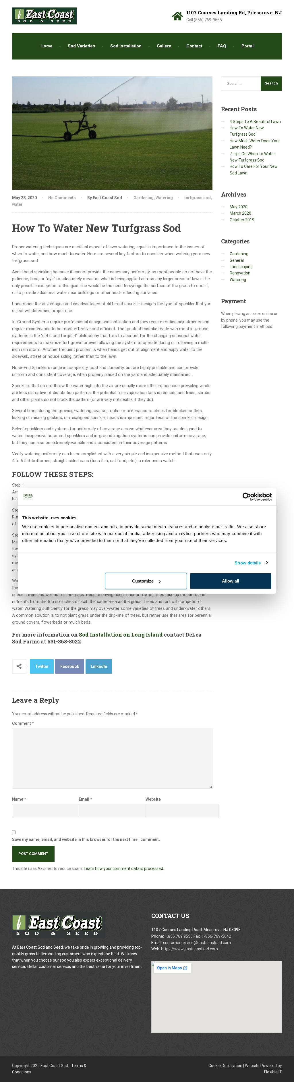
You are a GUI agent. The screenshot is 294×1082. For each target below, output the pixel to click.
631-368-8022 (64, 641)
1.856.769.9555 (179, 936)
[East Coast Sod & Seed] (44, 14)
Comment (23, 723)
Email (85, 799)
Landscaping (241, 266)
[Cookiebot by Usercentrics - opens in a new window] (247, 496)
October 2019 (242, 220)
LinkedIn (99, 666)
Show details (248, 562)
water (17, 204)
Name (19, 799)
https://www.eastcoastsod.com (189, 949)
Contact (194, 46)
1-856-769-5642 (216, 936)
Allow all (230, 581)
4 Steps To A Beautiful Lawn (255, 121)
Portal (247, 46)
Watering (164, 197)
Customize (143, 581)
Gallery (164, 46)
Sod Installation (126, 46)
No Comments (62, 197)
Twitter (42, 666)
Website (153, 799)
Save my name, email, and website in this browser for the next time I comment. (86, 839)
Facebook (69, 666)
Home (46, 46)
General (237, 260)
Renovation (240, 273)
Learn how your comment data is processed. (124, 868)
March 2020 (240, 213)
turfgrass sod (197, 197)
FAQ (222, 46)
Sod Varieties (81, 46)
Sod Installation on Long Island (121, 634)
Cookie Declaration (225, 1065)
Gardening (144, 197)
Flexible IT (273, 1072)
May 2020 (238, 207)
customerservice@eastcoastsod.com (197, 942)
